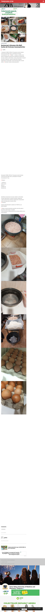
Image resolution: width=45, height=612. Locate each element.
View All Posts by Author (4, 540)
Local (2, 532)
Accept (24, 609)
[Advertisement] (13, 118)
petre (4, 49)
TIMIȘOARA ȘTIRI (7, 1)
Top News (4, 532)
